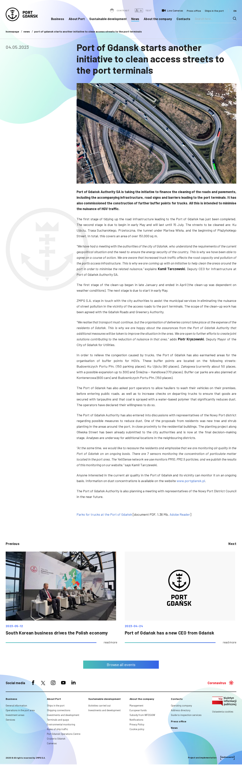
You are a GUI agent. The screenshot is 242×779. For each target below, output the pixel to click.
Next (232, 544)
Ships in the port (214, 10)
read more (110, 642)
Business (57, 19)
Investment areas (15, 714)
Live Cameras (175, 10)
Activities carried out (99, 705)
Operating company (181, 705)
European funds (138, 710)
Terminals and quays (58, 719)
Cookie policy (137, 729)
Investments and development (63, 714)
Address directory (180, 710)
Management (136, 705)
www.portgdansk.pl (191, 481)
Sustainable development (108, 19)
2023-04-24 (134, 626)
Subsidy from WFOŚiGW (142, 714)
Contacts (183, 19)
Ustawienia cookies (222, 711)
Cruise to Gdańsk (56, 738)
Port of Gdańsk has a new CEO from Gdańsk (169, 632)
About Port (77, 19)
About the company (158, 19)
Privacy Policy (137, 724)
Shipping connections (58, 710)
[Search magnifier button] (234, 18)
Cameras (52, 743)
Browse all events (121, 664)
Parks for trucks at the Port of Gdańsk (104, 514)
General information (16, 705)
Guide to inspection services (186, 714)
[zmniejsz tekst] (141, 10)
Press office (194, 10)
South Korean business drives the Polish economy (57, 632)
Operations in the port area (20, 710)
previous (12, 544)
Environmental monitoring (61, 724)
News (135, 19)
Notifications (136, 719)
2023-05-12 (14, 626)
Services (10, 719)
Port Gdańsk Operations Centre (63, 733)
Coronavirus (217, 683)
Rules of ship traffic (57, 729)
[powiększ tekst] (137, 10)
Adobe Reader (180, 514)
